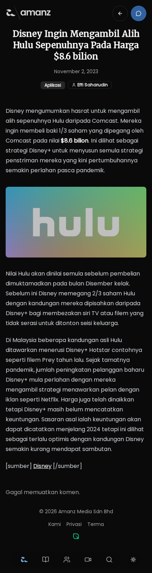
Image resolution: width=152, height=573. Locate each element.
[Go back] (120, 13)
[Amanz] (76, 536)
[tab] (24, 559)
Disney (42, 466)
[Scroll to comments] (138, 13)
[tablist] (66, 559)
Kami (54, 524)
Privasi (74, 524)
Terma (95, 524)
